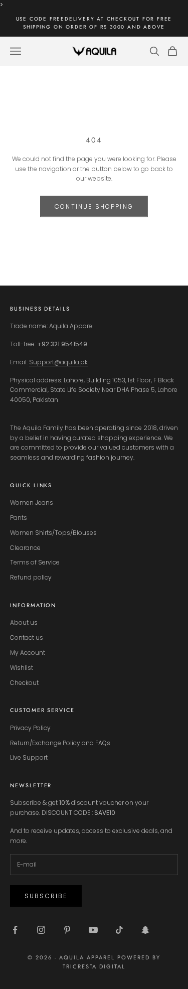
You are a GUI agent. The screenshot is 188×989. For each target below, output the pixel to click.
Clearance (25, 547)
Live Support (29, 757)
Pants (18, 517)
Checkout (24, 682)
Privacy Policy (30, 728)
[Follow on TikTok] (119, 930)
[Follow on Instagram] (41, 930)
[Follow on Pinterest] (67, 930)
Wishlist (21, 667)
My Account (27, 652)
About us (24, 622)
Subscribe (46, 896)
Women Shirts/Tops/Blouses (53, 532)
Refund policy (31, 577)
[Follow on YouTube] (93, 930)
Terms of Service (35, 562)
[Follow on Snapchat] (145, 930)
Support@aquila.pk (58, 362)
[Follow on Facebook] (15, 930)
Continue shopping (94, 206)
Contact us (26, 637)
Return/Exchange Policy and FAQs (60, 743)
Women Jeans (31, 502)
